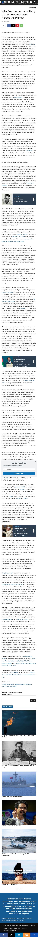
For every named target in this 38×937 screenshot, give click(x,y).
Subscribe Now (19, 473)
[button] (19, 463)
